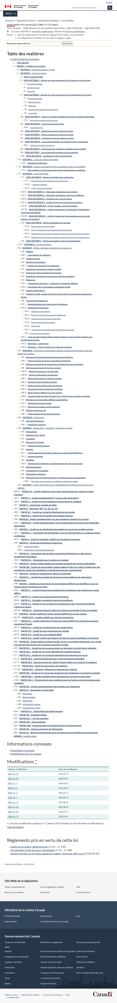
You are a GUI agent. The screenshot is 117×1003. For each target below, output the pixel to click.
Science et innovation (85, 951)
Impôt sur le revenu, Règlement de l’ (30, 846)
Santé (7, 978)
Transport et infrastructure (52, 973)
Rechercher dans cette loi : (19, 43)
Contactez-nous (83, 892)
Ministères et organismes (52, 942)
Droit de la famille (12, 916)
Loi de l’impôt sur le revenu (25, 59)
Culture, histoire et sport (51, 962)
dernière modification (42, 31)
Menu (11, 13)
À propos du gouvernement (88, 942)
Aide (68, 38)
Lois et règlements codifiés (52, 887)
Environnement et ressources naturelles (58, 951)
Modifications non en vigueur (26, 753)
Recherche (45, 892)
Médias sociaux (11, 995)
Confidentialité (13, 997)
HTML (25, 28)
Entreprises (10, 967)
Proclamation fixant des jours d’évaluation (33, 850)
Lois (78, 916)
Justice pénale (11, 921)
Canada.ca (9, 20)
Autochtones (82, 956)
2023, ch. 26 (13, 778)
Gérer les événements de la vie (89, 973)
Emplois (8, 951)
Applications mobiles (30, 995)
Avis (68, 995)
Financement (46, 916)
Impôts (8, 983)
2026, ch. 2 (12, 793)
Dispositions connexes (22, 750)
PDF (87, 28)
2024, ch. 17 (13, 802)
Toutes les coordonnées (15, 942)
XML (69, 28)
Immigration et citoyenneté (16, 956)
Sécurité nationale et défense (53, 956)
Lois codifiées (68, 20)
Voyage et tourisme (13, 962)
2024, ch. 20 (13, 807)
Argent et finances (48, 983)
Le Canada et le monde (50, 978)
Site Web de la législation (49, 20)
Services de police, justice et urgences (57, 967)
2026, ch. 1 (12, 783)
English (109, 2)
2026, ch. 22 (13, 774)
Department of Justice (26, 20)
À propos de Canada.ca (53, 995)
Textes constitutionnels (15, 887)
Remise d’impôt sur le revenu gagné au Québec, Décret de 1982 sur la (47, 853)
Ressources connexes (14, 892)
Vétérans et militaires (85, 962)
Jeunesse (80, 967)
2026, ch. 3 (12, 788)
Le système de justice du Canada (55, 921)
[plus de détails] (15, 827)
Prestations (10, 973)
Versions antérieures (75, 31)
